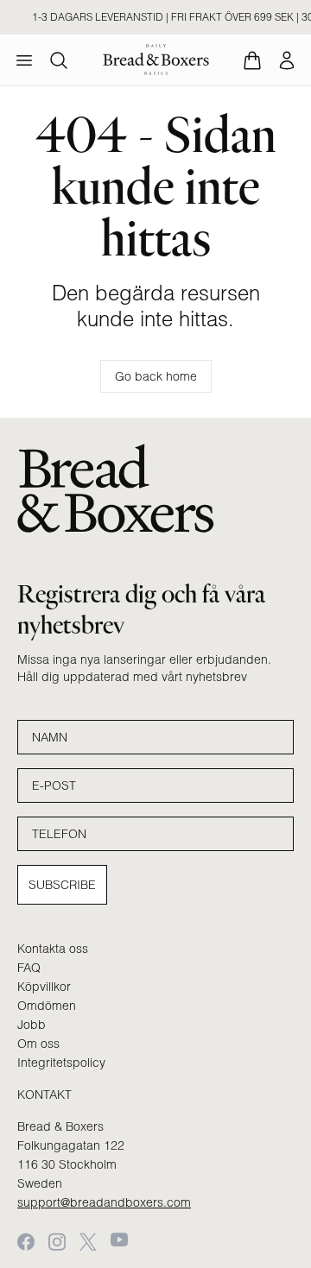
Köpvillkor (44, 986)
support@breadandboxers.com (104, 1202)
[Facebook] (26, 1242)
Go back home (156, 376)
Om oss (38, 1043)
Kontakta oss (52, 948)
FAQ (29, 967)
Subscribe (62, 885)
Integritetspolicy (61, 1062)
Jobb (31, 1024)
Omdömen (46, 1005)
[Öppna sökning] (58, 60)
